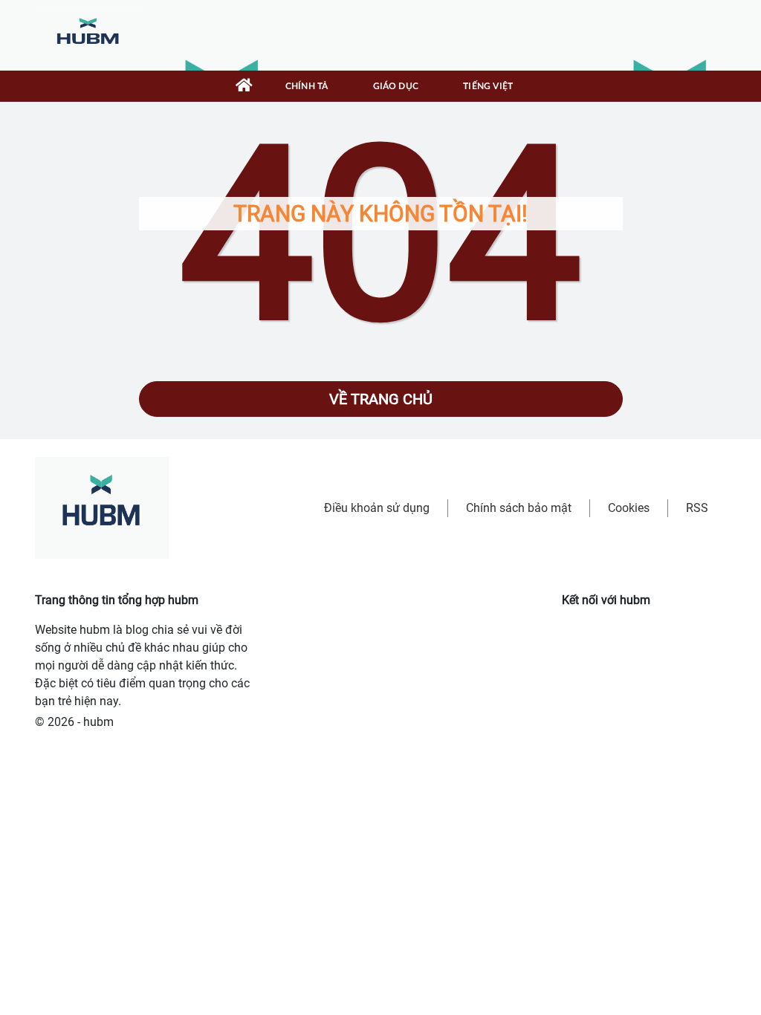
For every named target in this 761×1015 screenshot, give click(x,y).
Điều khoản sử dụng (377, 508)
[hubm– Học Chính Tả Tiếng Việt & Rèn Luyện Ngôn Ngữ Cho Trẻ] (88, 35)
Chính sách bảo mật (518, 508)
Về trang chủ (381, 399)
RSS (697, 508)
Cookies (629, 508)
